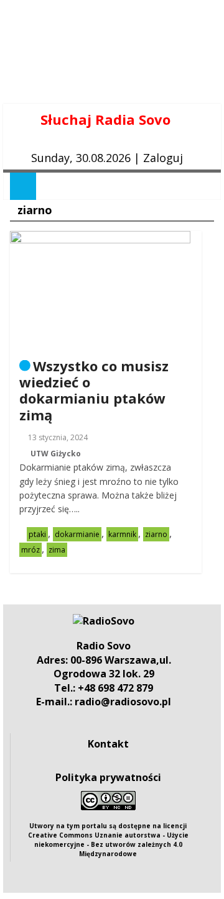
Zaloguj (163, 157)
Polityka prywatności (108, 777)
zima (57, 549)
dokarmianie (77, 534)
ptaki (37, 534)
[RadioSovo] (103, 621)
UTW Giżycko (55, 453)
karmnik (122, 534)
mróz (30, 549)
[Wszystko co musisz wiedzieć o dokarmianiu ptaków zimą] (100, 238)
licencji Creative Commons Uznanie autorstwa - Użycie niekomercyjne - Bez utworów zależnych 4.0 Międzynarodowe (108, 839)
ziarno (156, 534)
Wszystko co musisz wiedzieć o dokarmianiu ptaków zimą (94, 390)
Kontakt (108, 744)
